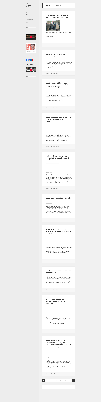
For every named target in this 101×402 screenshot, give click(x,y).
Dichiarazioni (29, 17)
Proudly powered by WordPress (58, 386)
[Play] (27, 39)
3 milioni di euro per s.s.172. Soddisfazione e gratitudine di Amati (57, 158)
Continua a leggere (49, 38)
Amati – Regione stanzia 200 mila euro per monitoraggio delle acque (58, 119)
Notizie (27, 14)
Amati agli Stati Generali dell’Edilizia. (55, 55)
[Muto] (34, 39)
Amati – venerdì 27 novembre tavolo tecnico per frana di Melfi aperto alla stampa (58, 85)
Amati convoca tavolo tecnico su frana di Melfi (58, 272)
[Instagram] (29, 60)
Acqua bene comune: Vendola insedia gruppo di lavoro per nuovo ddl (57, 301)
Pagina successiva (73, 380)
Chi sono (27, 12)
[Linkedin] (31, 60)
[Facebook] (26, 60)
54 (65, 380)
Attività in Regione (30, 19)
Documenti (27, 20)
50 (56, 380)
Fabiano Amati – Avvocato (30, 4)
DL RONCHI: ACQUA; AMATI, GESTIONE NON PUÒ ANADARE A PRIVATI (58, 231)
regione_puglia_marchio (49, 386)
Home (27, 11)
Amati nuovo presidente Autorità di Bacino (58, 199)
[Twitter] (28, 60)
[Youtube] (32, 60)
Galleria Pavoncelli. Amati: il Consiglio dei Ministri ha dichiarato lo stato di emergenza (58, 342)
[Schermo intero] (35, 39)
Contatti (27, 22)
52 (61, 380)
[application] (31, 37)
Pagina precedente (43, 380)
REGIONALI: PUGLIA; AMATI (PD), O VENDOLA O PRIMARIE (57, 16)
